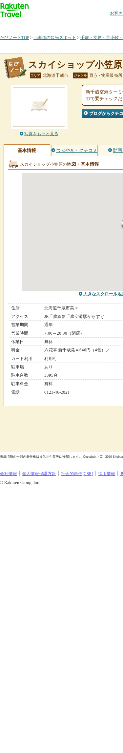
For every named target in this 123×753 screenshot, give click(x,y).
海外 (50, 24)
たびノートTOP (14, 37)
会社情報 (8, 473)
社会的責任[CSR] (77, 473)
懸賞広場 (77, 24)
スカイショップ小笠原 (75, 64)
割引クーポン (104, 24)
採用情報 (106, 473)
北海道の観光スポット (54, 37)
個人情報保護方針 (39, 473)
